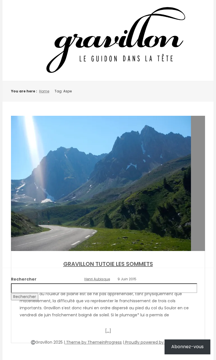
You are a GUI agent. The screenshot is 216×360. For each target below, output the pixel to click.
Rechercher (24, 279)
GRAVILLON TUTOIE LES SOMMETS (108, 264)
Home (44, 91)
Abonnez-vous (187, 346)
